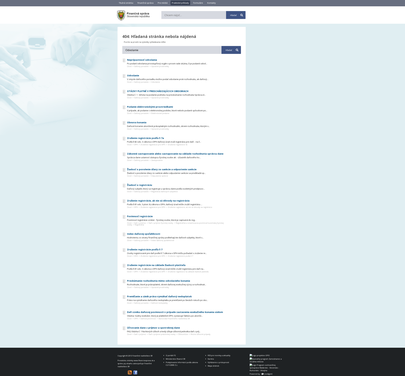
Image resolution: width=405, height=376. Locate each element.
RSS (130, 372)
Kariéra (211, 359)
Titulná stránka (126, 2)
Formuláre (198, 2)
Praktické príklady (180, 2)
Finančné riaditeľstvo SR (142, 356)
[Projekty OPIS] (259, 355)
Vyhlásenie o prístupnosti (218, 362)
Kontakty (211, 2)
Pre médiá (163, 2)
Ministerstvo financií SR (175, 359)
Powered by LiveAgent (261, 374)
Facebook (135, 372)
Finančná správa (145, 2)
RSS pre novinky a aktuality (219, 355)
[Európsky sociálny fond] (266, 361)
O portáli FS (171, 355)
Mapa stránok (213, 366)
